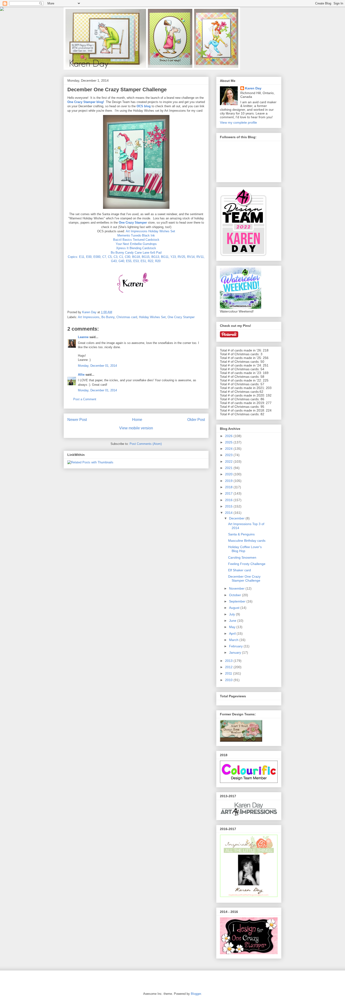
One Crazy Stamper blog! (85, 102)
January (235, 652)
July (232, 614)
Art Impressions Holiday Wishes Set (150, 231)
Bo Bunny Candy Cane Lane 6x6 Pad (136, 252)
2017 (229, 493)
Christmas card (126, 317)
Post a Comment (84, 399)
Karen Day (253, 88)
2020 (229, 474)
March (234, 640)
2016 (229, 500)
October (235, 595)
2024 (229, 448)
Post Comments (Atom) (146, 444)
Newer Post (77, 420)
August (234, 608)
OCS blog (144, 106)
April (233, 633)
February (236, 646)
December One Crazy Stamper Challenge (244, 578)
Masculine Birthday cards (246, 540)
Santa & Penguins (241, 534)
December (237, 518)
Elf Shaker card (239, 570)
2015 (229, 506)
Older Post (196, 420)
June (233, 620)
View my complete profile (238, 122)
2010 (229, 680)
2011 (229, 673)
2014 (229, 513)
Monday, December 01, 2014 (97, 365)
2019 (229, 481)
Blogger (196, 993)
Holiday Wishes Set (152, 317)
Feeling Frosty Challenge (246, 564)
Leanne (83, 337)
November (237, 588)
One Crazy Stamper (133, 222)
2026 (229, 436)
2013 (229, 661)
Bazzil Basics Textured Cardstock (136, 239)
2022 (229, 461)
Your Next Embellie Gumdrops (136, 244)
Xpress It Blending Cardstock (136, 248)
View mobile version (136, 428)
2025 (229, 442)
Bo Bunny (108, 317)
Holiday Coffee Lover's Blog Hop (245, 549)
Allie (81, 374)
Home (137, 420)
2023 (229, 455)
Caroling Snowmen (242, 557)
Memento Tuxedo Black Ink (136, 235)
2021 (229, 468)
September (237, 601)
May (232, 627)
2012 (229, 667)
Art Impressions (89, 317)
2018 (229, 487)
